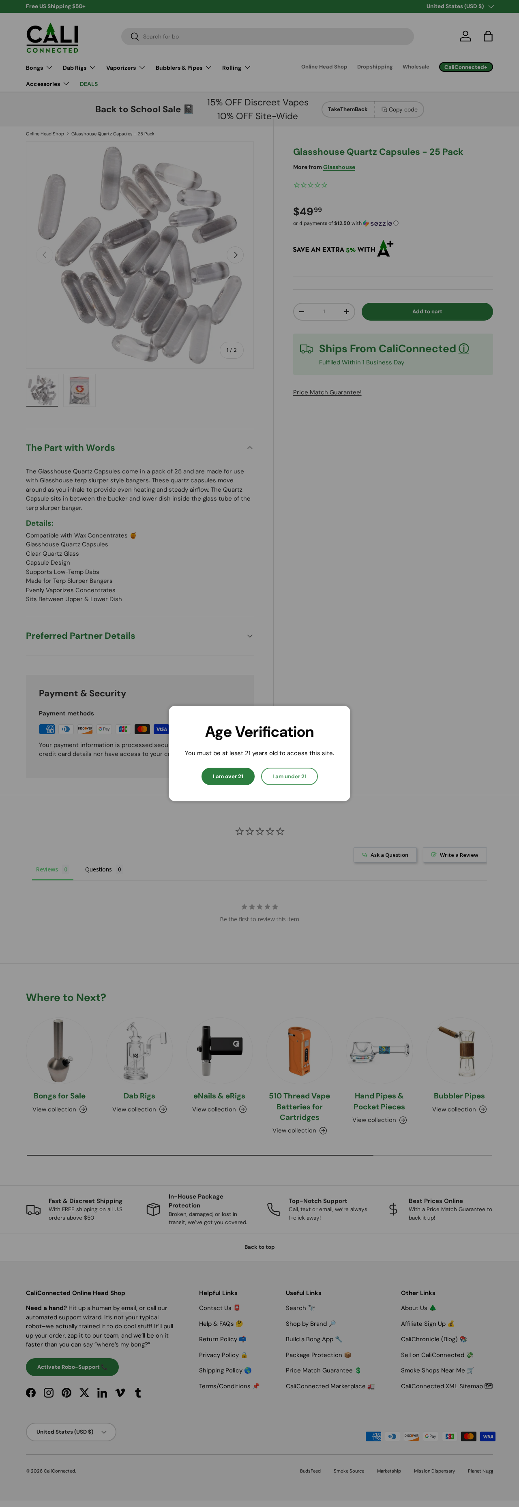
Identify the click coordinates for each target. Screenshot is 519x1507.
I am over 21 (228, 776)
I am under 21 (289, 776)
